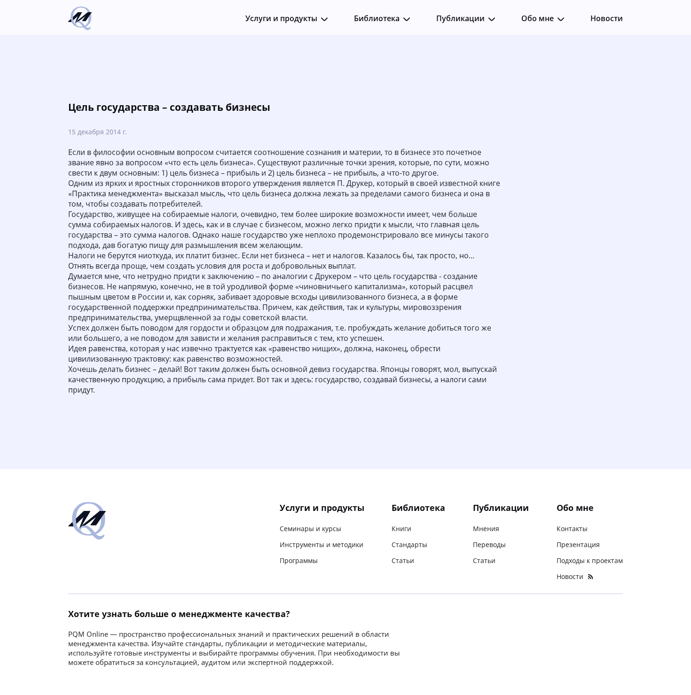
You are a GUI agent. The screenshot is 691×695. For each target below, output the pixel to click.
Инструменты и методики (321, 544)
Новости (606, 18)
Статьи (403, 560)
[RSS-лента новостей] (590, 576)
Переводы (489, 544)
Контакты (572, 528)
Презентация (578, 544)
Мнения (486, 528)
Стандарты (409, 544)
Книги (401, 528)
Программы (299, 560)
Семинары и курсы (310, 528)
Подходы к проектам (590, 560)
